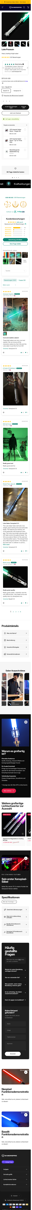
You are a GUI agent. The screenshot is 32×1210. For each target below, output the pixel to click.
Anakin (30, 838)
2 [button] (13, 612)
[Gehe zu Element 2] (10, 44)
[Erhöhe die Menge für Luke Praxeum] (9, 101)
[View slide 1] (12, 178)
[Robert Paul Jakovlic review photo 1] (15, 504)
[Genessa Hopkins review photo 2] (5, 334)
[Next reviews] (28, 68)
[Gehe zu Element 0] (4, 44)
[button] (6, 57)
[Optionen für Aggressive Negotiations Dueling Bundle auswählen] (22, 833)
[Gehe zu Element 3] (17, 44)
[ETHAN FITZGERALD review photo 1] (15, 388)
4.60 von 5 (19, 222)
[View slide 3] (16, 178)
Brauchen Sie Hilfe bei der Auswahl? (13, 95)
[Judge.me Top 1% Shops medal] (23, 204)
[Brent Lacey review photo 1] (15, 577)
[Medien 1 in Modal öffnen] (26, 15)
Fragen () (22, 280)
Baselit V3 (6, 90)
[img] (7, 291)
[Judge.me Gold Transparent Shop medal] (15, 204)
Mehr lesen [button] (6, 544)
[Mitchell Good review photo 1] (15, 444)
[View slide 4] (18, 178)
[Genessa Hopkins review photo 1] (15, 314)
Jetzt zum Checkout (15, 113)
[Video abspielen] (15, 863)
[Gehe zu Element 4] (23, 44)
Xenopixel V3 (17, 90)
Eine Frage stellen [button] (15, 244)
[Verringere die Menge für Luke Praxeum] (3, 101)
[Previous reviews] (3, 68)
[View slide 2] (14, 178)
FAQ (19, 959)
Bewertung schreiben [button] (15, 239)
